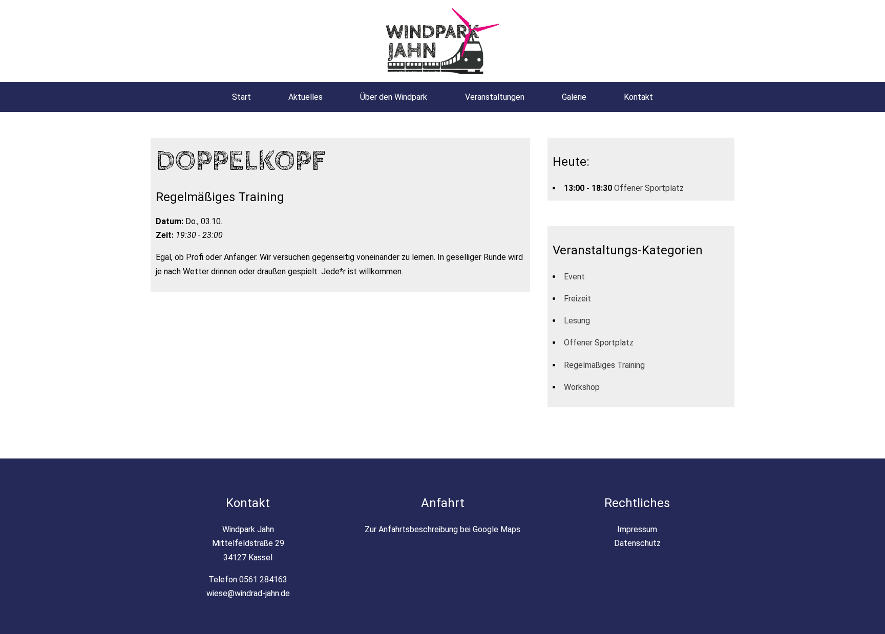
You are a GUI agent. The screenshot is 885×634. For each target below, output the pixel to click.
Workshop (582, 387)
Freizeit (577, 298)
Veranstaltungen (494, 97)
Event (574, 276)
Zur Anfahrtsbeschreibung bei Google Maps (442, 529)
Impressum (637, 529)
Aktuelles (305, 97)
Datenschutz (637, 543)
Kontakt (638, 97)
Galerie (574, 97)
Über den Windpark (393, 97)
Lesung (577, 320)
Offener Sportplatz (649, 188)
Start (241, 97)
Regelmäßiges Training (604, 365)
